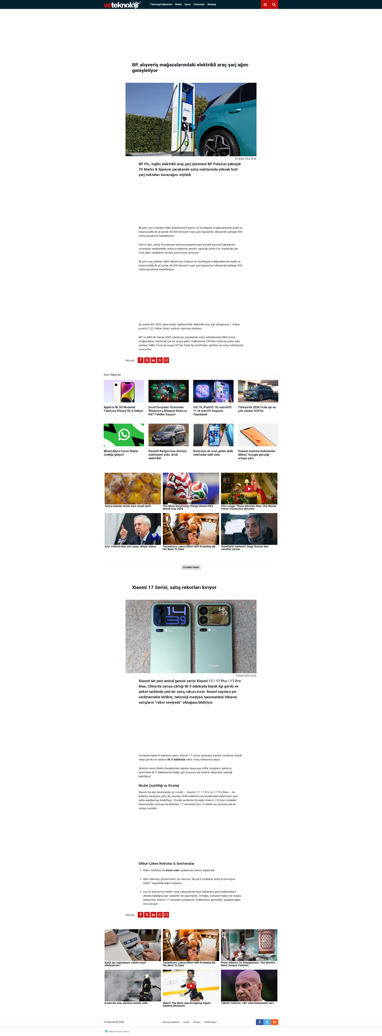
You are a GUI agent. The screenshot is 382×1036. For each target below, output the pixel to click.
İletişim (196, 1022)
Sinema (211, 4)
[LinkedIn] (153, 360)
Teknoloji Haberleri (161, 4)
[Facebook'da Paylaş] (140, 360)
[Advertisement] (191, 34)
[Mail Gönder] (166, 360)
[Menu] (265, 4)
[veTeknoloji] (122, 4)
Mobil (178, 4)
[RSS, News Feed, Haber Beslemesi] (274, 1022)
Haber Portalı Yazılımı (119, 1031)
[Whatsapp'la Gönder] (160, 360)
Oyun (188, 4)
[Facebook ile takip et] (259, 1022)
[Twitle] (147, 360)
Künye (187, 1022)
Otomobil (199, 4)
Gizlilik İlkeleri (210, 1022)
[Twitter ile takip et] (267, 1022)
